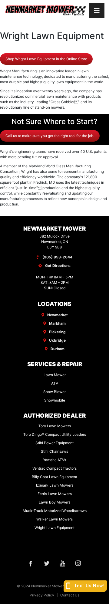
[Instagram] (78, 563)
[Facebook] (31, 563)
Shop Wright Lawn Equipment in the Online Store (46, 59)
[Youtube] (62, 563)
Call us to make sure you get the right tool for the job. (49, 135)
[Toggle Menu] (96, 10)
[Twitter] (46, 563)
